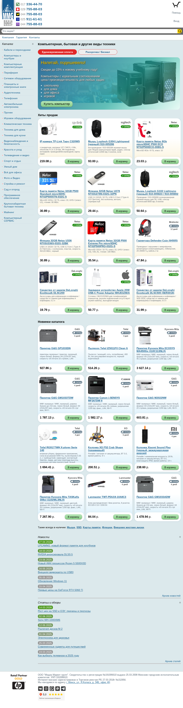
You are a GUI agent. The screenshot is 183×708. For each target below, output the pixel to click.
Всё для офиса (13, 172)
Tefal (125, 329)
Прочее (8, 112)
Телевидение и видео (16, 155)
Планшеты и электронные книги (15, 85)
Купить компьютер (57, 104)
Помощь (176, 13)
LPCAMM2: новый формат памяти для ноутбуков (66, 545)
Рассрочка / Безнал (98, 52)
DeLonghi (76, 271)
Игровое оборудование (17, 118)
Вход (176, 21)
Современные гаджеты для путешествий (62, 646)
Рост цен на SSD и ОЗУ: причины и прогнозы (64, 611)
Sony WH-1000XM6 (49, 619)
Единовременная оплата (57, 52)
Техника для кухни (15, 135)
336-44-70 (34, 4)
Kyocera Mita (172, 329)
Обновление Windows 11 (52, 581)
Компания (8, 37)
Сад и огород (11, 189)
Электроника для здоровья (53, 637)
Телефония (11, 98)
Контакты (34, 37)
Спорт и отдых (12, 161)
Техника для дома (14, 129)
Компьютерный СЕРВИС (13, 219)
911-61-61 (34, 19)
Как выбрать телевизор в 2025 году (58, 655)
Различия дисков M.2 (50, 628)
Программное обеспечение (12, 196)
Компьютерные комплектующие (13, 65)
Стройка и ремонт (14, 183)
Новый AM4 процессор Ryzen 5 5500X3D (62, 563)
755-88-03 (34, 9)
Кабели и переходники (17, 49)
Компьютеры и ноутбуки (12, 57)
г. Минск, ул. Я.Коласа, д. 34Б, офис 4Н (88, 682)
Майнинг (9, 212)
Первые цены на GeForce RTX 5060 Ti (60, 590)
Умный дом (10, 166)
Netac (174, 122)
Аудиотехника (12, 92)
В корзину (73, 161)
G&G (77, 329)
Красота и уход (13, 149)
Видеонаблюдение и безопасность (16, 142)
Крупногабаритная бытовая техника (15, 205)
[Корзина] (176, 5)
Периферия (11, 72)
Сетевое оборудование (17, 78)
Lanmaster (125, 478)
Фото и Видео (12, 178)
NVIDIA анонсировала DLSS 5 (55, 554)
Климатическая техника (18, 123)
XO (125, 428)
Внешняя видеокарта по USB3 (55, 572)
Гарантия (21, 37)
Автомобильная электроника (13, 105)
